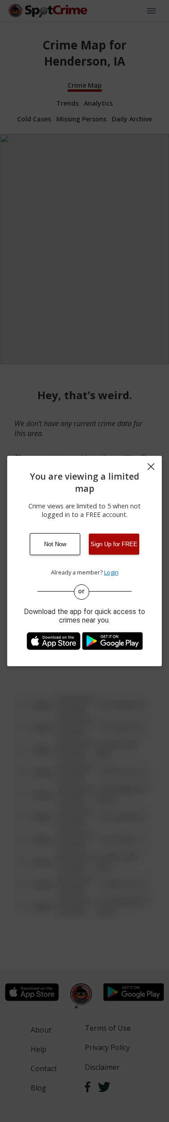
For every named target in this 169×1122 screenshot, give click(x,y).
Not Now (55, 544)
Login (111, 572)
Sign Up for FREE (114, 544)
